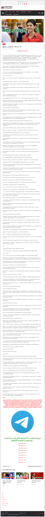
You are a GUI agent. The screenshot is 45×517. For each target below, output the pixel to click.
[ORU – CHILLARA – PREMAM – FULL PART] (8, 473)
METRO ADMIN (11, 48)
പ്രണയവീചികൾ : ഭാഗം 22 (36, 481)
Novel (6, 11)
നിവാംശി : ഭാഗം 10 (7, 466)
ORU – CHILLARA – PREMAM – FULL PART (7, 482)
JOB (10, 11)
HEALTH (29, 11)
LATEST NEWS (16, 14)
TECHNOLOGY (23, 11)
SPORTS (17, 11)
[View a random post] (42, 13)
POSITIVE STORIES (8, 14)
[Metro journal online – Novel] (3, 13)
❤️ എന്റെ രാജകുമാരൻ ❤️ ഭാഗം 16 (35, 466)
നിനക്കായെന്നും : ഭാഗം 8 (21, 481)
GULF (13, 11)
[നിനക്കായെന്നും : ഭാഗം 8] (22, 473)
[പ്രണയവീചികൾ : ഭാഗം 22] (37, 473)
